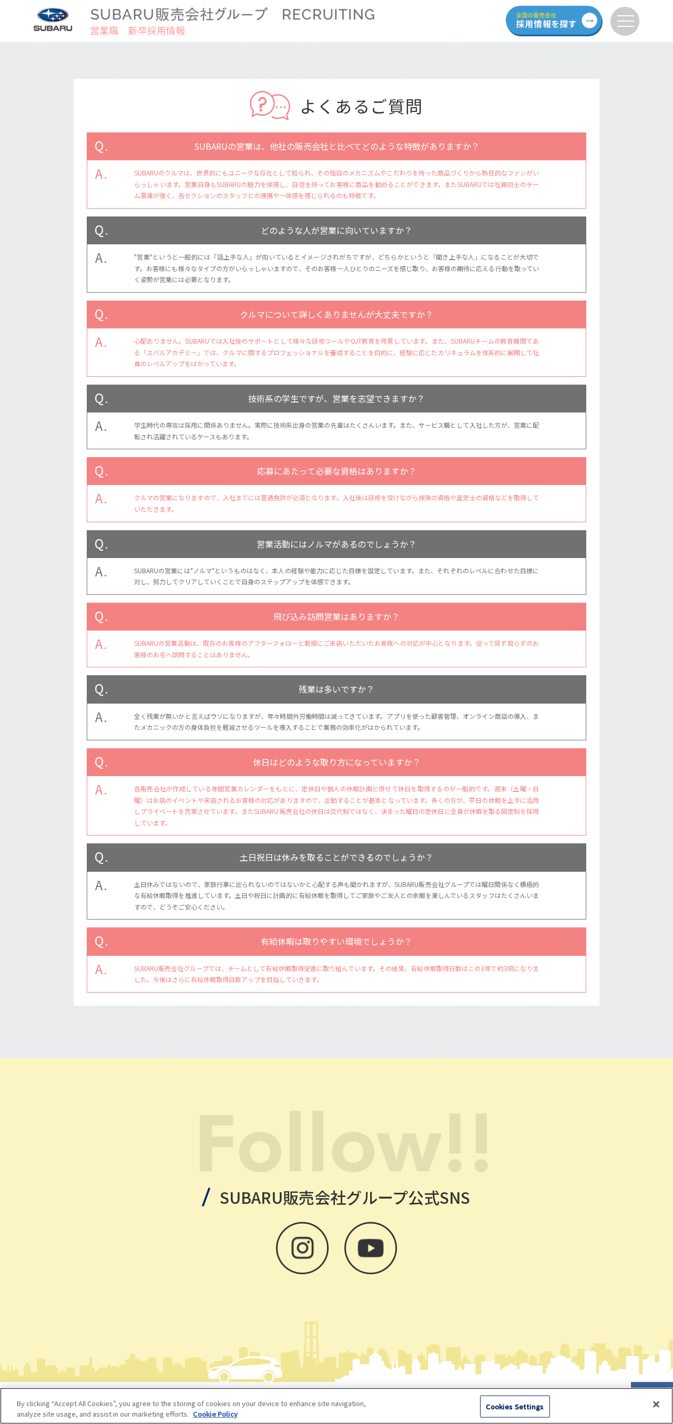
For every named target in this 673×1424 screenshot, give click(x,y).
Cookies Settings (515, 1406)
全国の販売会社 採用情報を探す (554, 21)
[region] (336, 1406)
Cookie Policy (215, 1413)
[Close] (656, 1404)
